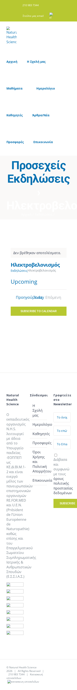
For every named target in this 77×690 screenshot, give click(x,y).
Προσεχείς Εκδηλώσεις (38, 172)
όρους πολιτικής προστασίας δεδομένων (63, 485)
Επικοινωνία (39, 480)
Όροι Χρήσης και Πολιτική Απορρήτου (39, 462)
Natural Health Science (23, 667)
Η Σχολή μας (38, 410)
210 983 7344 (16, 674)
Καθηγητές (39, 433)
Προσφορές (39, 443)
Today (38, 297)
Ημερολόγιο (39, 424)
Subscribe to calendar (39, 311)
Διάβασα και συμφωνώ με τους (63, 476)
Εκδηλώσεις (19, 271)
